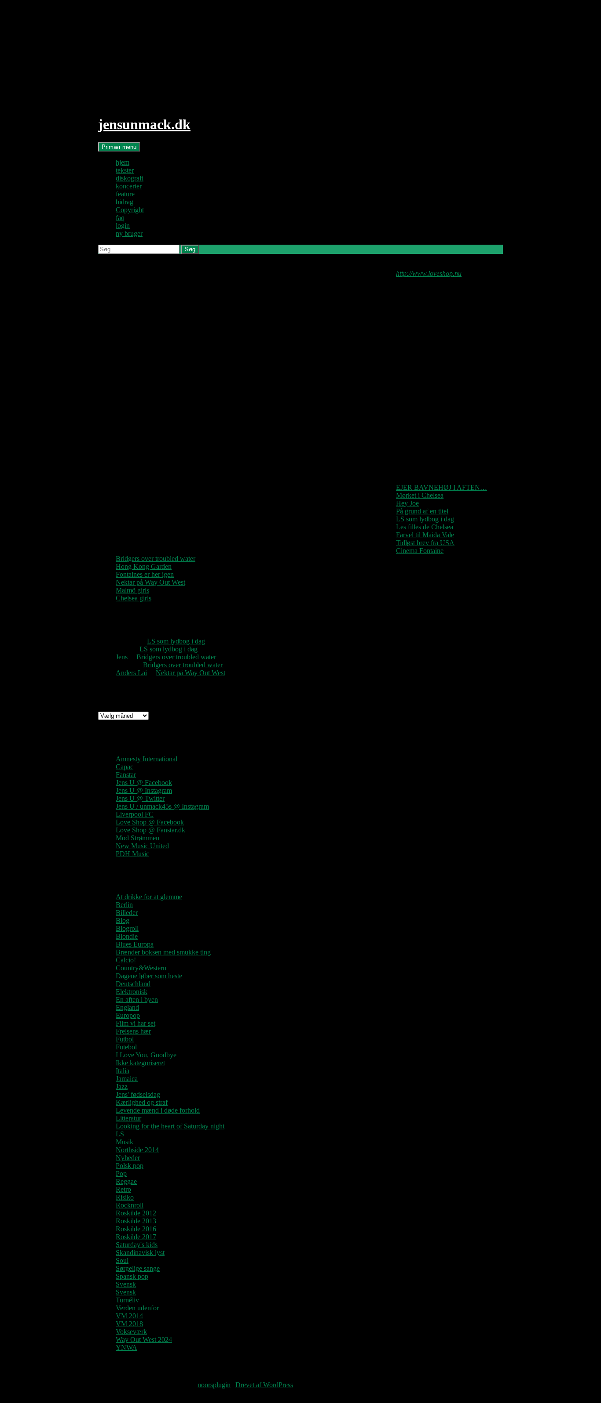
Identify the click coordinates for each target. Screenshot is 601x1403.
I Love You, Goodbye (146, 1055)
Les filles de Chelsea (424, 527)
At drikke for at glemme (149, 896)
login (123, 225)
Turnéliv (127, 1300)
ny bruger (129, 233)
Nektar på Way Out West (150, 582)
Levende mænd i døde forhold (158, 1110)
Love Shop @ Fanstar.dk (150, 830)
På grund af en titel (422, 511)
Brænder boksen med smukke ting (163, 952)
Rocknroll (129, 1205)
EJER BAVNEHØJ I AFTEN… (441, 487)
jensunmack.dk (144, 124)
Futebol (126, 1047)
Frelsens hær (133, 1031)
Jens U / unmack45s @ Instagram (162, 806)
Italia (122, 1070)
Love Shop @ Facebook (150, 822)
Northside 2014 (137, 1149)
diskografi (129, 178)
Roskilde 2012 (136, 1213)
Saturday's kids (137, 1244)
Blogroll (127, 928)
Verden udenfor (137, 1308)
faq (120, 217)
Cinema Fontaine (419, 550)
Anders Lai (131, 672)
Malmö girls (132, 590)
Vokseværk (131, 1331)
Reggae (126, 1181)
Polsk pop (129, 1165)
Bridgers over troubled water (155, 558)
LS (120, 1134)
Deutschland (133, 983)
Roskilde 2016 (136, 1229)
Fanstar (126, 774)
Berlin (124, 904)
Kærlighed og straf (142, 1102)
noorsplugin (214, 1385)
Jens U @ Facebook (144, 782)
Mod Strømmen (137, 838)
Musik (124, 1142)
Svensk (126, 1284)
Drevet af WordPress (264, 1385)
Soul (122, 1260)
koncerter (129, 186)
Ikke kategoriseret (140, 1063)
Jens (122, 657)
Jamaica (127, 1078)
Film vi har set (135, 1023)
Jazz (122, 1086)
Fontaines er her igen (145, 574)
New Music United (142, 846)
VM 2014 (129, 1316)
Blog (122, 920)
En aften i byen (137, 999)
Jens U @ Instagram (144, 790)
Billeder (127, 912)
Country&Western (141, 968)
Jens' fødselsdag (138, 1094)
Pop (121, 1173)
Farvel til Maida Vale (425, 535)
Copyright (130, 209)
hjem (122, 162)
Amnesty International (146, 759)
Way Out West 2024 (144, 1339)
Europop (128, 1015)
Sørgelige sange (138, 1268)
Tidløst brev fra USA (425, 542)
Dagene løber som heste (149, 976)
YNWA (126, 1347)
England (127, 1007)
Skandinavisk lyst (140, 1252)
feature (125, 194)
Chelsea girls (133, 598)
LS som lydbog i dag (425, 519)
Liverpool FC (135, 814)
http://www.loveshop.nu (429, 273)
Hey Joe (407, 503)
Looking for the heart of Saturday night (170, 1126)
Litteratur (128, 1118)
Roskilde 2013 (136, 1221)
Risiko (125, 1197)
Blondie (127, 936)
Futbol (125, 1039)
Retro (123, 1189)
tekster (125, 170)
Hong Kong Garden (144, 566)
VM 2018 (129, 1323)
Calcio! (126, 960)
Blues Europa (135, 944)
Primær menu (119, 147)
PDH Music (132, 853)
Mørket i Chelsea (419, 495)
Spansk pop (132, 1276)
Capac (124, 766)
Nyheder (128, 1157)
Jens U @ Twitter (140, 798)
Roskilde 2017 (136, 1236)
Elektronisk (131, 991)
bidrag (124, 202)
